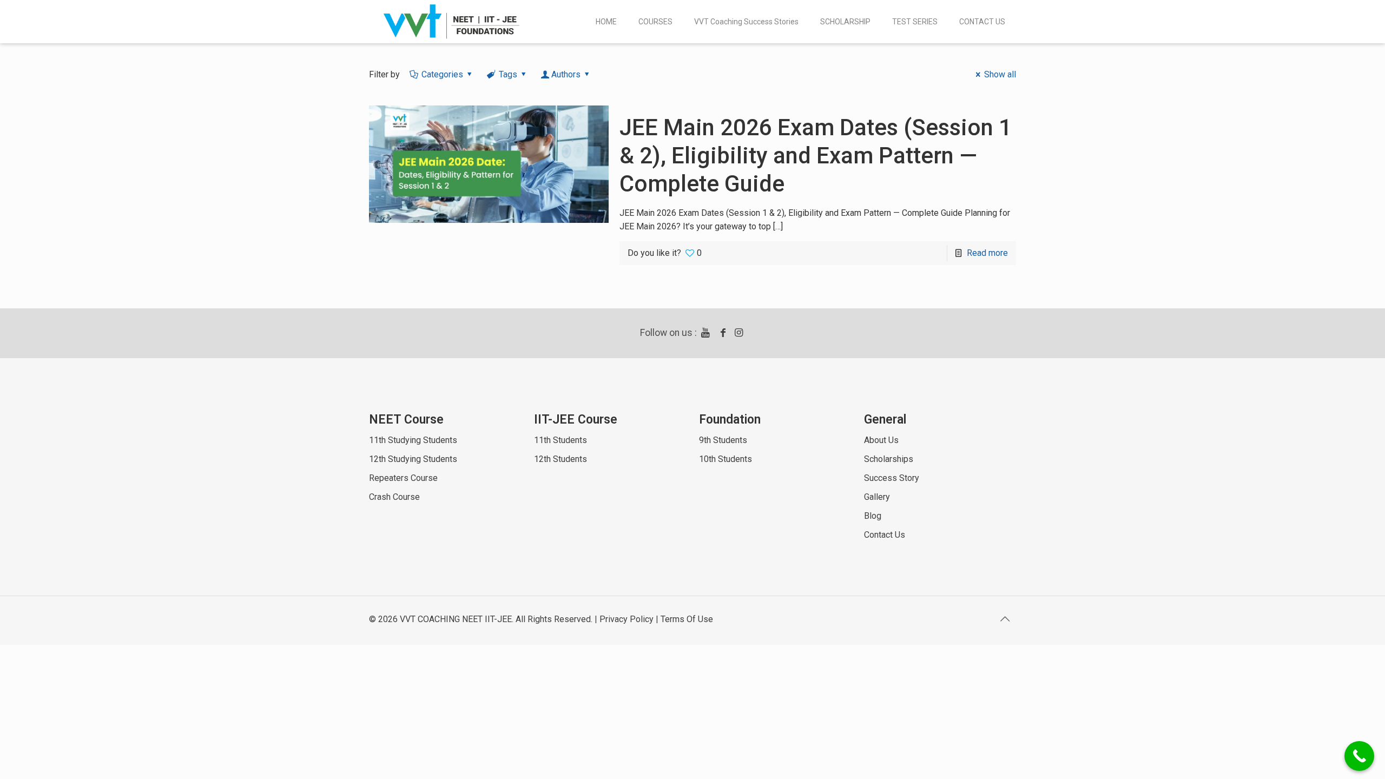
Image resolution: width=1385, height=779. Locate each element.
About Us (881, 440)
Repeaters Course (403, 478)
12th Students (560, 459)
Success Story (891, 478)
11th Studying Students (413, 440)
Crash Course (394, 497)
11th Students (560, 440)
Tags (508, 74)
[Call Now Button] (1359, 756)
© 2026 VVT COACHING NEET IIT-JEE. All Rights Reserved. (480, 619)
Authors (566, 74)
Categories (442, 74)
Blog (872, 516)
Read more (987, 253)
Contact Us (884, 535)
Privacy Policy (626, 619)
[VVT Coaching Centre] (452, 21)
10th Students (725, 459)
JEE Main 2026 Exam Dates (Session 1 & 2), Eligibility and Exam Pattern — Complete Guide (815, 155)
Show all (1000, 74)
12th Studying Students (413, 459)
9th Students (723, 440)
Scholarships (888, 459)
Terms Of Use (687, 619)
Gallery (877, 497)
